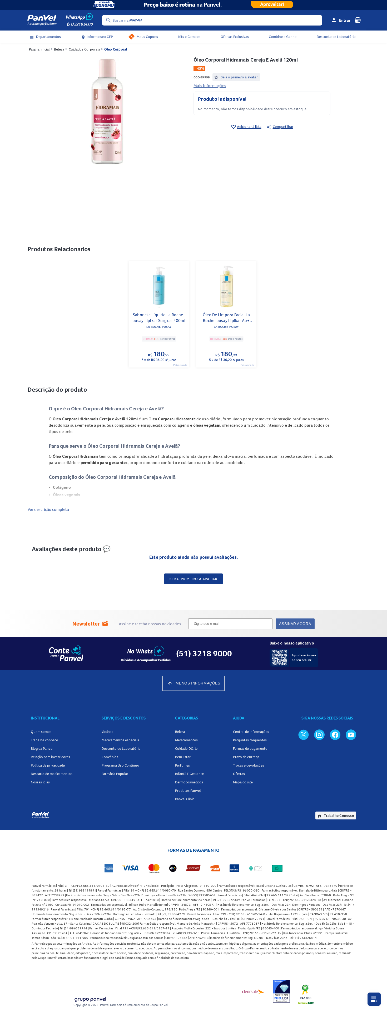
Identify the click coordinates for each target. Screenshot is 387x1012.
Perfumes (182, 765)
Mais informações (210, 85)
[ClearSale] (253, 991)
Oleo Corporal (115, 49)
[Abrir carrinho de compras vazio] (358, 20)
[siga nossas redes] (303, 734)
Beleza (59, 49)
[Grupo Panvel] (90, 998)
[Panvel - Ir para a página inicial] (42, 20)
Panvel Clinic (184, 799)
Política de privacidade (48, 765)
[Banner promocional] (193, 5)
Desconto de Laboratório (336, 36)
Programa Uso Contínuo (120, 765)
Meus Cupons (147, 36)
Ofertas (239, 773)
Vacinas (107, 731)
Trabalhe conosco (44, 740)
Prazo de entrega (246, 756)
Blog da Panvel (42, 748)
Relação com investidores (50, 756)
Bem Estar (183, 756)
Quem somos (41, 731)
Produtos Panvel (188, 790)
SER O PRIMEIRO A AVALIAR (193, 578)
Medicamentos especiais (120, 740)
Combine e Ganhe (282, 36)
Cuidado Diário (186, 748)
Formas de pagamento (250, 748)
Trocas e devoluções (248, 765)
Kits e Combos (189, 36)
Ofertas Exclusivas (235, 36)
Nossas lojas (40, 782)
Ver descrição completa (48, 509)
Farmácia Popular (115, 773)
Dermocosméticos (189, 782)
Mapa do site (243, 782)
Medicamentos (186, 740)
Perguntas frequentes (250, 740)
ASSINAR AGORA (295, 624)
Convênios (110, 756)
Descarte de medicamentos (51, 773)
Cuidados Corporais (84, 49)
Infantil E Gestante (189, 773)
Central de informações (251, 731)
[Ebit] (281, 991)
